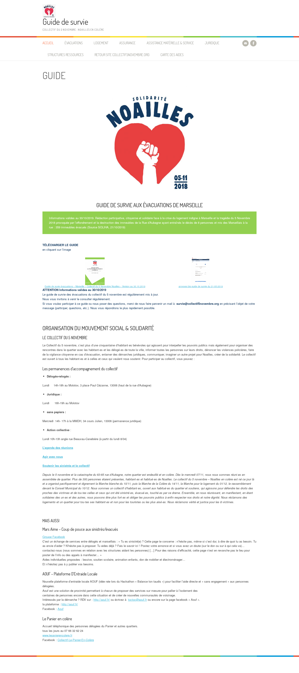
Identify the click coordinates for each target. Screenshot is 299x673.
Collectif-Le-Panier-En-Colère (76, 640)
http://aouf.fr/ (101, 599)
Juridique (212, 43)
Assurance (127, 43)
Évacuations (74, 43)
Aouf (60, 609)
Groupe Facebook (53, 537)
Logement (101, 43)
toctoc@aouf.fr (137, 599)
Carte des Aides (172, 55)
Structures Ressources (65, 55)
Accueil (48, 43)
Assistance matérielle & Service (170, 43)
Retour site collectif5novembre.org (122, 55)
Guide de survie (65, 21)
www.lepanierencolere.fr (57, 635)
